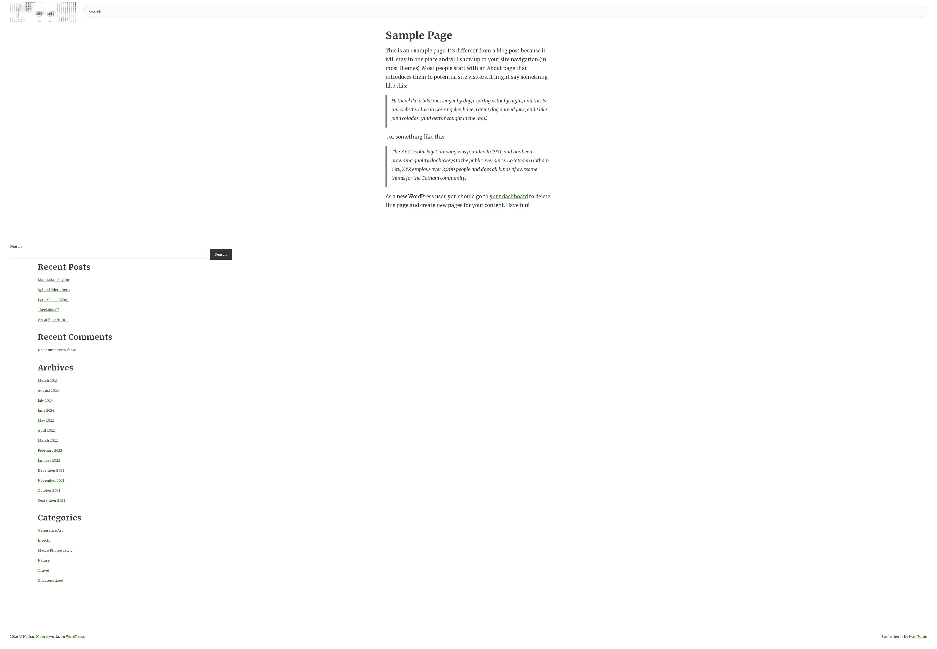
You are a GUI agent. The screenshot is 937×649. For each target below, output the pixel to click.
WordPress (75, 636)
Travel (43, 570)
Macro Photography (55, 550)
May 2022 (46, 420)
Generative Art (50, 530)
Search (16, 246)
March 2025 (48, 380)
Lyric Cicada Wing (53, 300)
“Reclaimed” (48, 310)
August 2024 (48, 390)
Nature (44, 560)
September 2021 (51, 500)
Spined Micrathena (54, 290)
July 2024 (45, 400)
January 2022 (49, 460)
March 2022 (48, 440)
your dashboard (508, 196)
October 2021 (49, 490)
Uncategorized (50, 580)
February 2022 (50, 450)
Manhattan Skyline (54, 280)
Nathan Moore (35, 636)
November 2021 (51, 480)
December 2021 (51, 470)
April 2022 (46, 430)
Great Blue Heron (53, 320)
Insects (44, 540)
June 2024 (46, 410)
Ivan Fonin (918, 636)
